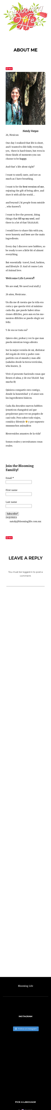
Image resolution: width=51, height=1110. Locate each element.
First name (11, 490)
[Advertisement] (25, 1066)
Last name (11, 502)
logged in (28, 572)
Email (10, 478)
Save (10, 69)
